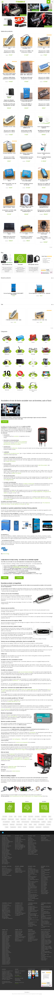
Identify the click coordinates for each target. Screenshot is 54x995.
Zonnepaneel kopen (5, 904)
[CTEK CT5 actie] (21, 22)
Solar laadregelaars (16, 739)
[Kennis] (33, 373)
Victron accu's (43, 880)
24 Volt (19, 816)
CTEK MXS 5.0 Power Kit (44, 100)
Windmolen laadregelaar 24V (20, 846)
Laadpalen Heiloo (5, 949)
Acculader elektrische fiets (6, 854)
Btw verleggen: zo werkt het (7, 857)
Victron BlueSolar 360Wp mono (9, 233)
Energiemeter (30, 934)
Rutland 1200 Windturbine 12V (43, 153)
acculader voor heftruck (10, 461)
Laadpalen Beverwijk (5, 936)
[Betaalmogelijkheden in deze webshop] (44, 807)
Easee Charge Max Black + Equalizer (44, 127)
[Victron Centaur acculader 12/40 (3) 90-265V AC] (26, 93)
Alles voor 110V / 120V (19, 847)
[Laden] (7, 337)
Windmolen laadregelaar (19, 844)
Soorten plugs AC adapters (32, 851)
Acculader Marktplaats (6, 850)
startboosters (15, 448)
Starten (33, 342)
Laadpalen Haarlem (5, 954)
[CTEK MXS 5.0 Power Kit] (44, 93)
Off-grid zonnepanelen (6, 911)
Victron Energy (6, 553)
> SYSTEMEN (19, 577)
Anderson (4, 819)
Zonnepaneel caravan (19, 906)
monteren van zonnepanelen (22, 742)
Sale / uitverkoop (5, 863)
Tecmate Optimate (15, 504)
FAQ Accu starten (5, 861)
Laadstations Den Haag (6, 957)
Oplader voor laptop (31, 845)
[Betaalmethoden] (30, 971)
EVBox (50, 819)
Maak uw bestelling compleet (33, 898)
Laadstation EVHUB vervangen (46, 941)
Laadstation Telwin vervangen (46, 947)
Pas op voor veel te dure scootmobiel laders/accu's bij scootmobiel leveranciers (33, 895)
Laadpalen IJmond (5, 953)
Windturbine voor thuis (32, 842)
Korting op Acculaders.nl (32, 876)
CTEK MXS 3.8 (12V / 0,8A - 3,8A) (9, 47)
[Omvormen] (20, 337)
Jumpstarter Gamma (5, 842)
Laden (7, 342)
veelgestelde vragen (12, 766)
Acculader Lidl (4, 847)
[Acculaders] (14, 8)
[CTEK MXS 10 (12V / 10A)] (9, 120)
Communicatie (20, 354)
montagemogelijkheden (37, 491)
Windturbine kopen (5, 852)
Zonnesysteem (4, 906)
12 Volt (10, 816)
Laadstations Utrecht (5, 964)
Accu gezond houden (5, 856)
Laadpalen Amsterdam (6, 951)
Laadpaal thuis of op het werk (20, 871)
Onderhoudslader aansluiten (33, 881)
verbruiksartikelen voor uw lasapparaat (20, 759)
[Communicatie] (20, 349)
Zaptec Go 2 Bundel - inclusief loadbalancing (9, 100)
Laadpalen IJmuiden (5, 940)
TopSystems (13, 827)
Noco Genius (7, 504)
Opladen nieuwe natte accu (46, 840)
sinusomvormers (7, 442)
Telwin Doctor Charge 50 (20, 749)
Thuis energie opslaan (6, 914)
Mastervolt (47, 502)
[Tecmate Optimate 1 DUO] (9, 146)
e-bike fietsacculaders (42, 465)
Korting (20, 378)
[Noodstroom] (20, 385)
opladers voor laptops (16, 473)
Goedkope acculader (31, 868)
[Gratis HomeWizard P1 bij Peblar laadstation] (7, 258)
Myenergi (12, 824)
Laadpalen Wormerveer (6, 946)
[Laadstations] (33, 6)
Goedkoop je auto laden (45, 951)
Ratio (35, 824)
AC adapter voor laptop (32, 846)
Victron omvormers (44, 879)
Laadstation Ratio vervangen (46, 946)
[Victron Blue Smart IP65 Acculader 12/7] (44, 173)
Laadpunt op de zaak (18, 931)
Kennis (33, 378)
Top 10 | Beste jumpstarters (46, 876)
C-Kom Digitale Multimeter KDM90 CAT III (26, 127)
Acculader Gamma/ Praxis (6, 845)
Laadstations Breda (5, 956)
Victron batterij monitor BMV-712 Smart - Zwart (9, 207)
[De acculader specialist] (20, 2)
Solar (20, 366)
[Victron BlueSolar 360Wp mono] (9, 226)
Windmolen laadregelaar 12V (20, 845)
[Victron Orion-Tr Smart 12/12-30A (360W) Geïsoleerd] (26, 173)
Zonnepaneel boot (18, 905)
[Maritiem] (7, 361)
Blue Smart (23, 819)
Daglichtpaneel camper (6, 909)
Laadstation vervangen (45, 934)
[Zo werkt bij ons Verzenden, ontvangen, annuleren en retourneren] (10, 807)
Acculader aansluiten (31, 885)
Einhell (13, 821)
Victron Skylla (43, 889)
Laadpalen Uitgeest (5, 938)
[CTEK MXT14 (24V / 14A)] (44, 67)
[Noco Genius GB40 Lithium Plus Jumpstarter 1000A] (9, 67)
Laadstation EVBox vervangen (46, 940)
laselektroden (4, 759)
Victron (2, 504)
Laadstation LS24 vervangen (46, 942)
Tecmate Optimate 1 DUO (9, 153)
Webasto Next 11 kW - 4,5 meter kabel (43, 233)
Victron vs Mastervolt (31, 877)
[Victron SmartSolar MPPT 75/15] (9, 173)
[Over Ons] (10, 409)
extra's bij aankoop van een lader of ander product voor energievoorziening (26, 796)
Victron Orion (43, 886)
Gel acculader (43, 838)
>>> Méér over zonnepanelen (7, 918)
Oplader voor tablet (31, 847)
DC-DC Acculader (31, 878)
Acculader (37, 816)
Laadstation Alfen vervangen (46, 935)
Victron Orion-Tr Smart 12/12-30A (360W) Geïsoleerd (26, 181)
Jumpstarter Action (5, 844)
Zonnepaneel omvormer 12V (33, 910)
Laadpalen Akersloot (5, 948)
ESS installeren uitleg (8, 499)
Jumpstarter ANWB (44, 893)
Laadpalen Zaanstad (5, 947)
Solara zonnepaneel (44, 920)
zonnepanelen (32, 732)
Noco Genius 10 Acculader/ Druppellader (26, 153)
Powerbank (30, 867)
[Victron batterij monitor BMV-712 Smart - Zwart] (9, 199)
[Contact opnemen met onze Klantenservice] (27, 807)
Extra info (7, 390)
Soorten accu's (4, 867)
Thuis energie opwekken (6, 915)
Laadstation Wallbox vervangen (46, 948)
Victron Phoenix (44, 887)
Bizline (17, 819)
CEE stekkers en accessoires (33, 939)
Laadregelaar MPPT (31, 908)
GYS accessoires (25, 821)
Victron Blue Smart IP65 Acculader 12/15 (26, 47)
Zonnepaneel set (5, 913)
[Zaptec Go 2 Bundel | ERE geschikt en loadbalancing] (8, 22)
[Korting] (20, 373)
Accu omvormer (18, 843)
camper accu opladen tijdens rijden (10, 689)
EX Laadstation (6, 821)
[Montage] (33, 349)
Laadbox (43, 821)
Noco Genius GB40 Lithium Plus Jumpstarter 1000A (9, 74)
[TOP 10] (7, 373)
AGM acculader (43, 837)
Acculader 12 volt (18, 838)
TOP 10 (7, 378)
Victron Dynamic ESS (44, 911)
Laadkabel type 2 (18, 868)
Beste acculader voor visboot (33, 871)
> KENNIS (5, 577)
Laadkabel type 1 (18, 867)
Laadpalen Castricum (5, 939)
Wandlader (31, 827)
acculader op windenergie (28, 483)
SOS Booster (22, 504)
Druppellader (40, 819)
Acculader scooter (5, 839)
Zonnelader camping (5, 907)
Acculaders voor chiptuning (33, 854)
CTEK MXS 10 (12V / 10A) (9, 126)
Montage (33, 354)
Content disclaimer (16, 771)
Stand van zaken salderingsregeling (5, 917)
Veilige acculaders (31, 884)
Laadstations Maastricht (6, 961)
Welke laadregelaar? (31, 924)
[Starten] (33, 337)
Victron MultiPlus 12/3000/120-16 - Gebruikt (39, 293)
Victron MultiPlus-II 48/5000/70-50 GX (43, 207)
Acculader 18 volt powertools (20, 839)
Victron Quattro (44, 888)
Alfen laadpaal (4, 934)
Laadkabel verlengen (18, 872)
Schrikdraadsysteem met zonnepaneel (32, 922)
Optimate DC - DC (17, 680)
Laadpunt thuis (4, 931)
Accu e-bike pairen (31, 873)
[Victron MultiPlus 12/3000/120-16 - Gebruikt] (39, 287)
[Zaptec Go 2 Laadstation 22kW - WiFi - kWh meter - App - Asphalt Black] (26, 67)
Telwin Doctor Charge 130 (40, 749)
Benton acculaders (44, 891)
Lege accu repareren (31, 882)
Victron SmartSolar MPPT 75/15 (9, 180)
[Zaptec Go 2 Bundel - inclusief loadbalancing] (9, 93)
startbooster (46, 827)
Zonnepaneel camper (19, 904)
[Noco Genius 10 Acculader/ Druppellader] (26, 146)
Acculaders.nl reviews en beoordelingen (6, 859)
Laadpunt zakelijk (18, 933)
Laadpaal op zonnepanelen (7, 935)
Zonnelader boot (5, 908)
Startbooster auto (31, 839)
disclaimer (17, 983)
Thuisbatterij (4, 874)
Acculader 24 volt (18, 840)
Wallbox (25, 827)
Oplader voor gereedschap (33, 850)
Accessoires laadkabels (32, 932)
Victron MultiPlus (44, 885)
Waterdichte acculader (32, 840)
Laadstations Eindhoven (6, 958)
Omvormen (20, 342)
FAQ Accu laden (5, 860)
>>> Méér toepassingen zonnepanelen (19, 915)
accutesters (16, 436)
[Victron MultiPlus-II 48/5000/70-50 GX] (44, 199)
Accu (46, 342)
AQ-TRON (31, 816)
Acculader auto (4, 837)
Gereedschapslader (35, 821)
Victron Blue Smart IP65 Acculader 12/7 (44, 180)
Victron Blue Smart (44, 881)
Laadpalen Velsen (5, 941)
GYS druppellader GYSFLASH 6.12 (26, 233)
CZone (34, 819)
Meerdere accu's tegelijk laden (7, 841)
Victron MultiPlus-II (44, 877)
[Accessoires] (46, 349)
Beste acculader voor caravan (33, 872)
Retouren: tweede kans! (33, 390)
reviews (40, 993)
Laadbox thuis (4, 932)
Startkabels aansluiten (6, 853)
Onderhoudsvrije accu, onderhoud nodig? (6, 873)
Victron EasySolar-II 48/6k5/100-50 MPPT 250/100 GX (13, 294)
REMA (30, 824)
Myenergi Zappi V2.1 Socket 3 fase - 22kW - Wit (26, 207)
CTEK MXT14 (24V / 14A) (44, 73)
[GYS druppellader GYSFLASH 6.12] (26, 226)
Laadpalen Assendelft (5, 942)
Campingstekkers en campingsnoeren (31, 938)
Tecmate (48, 824)
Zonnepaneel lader (31, 906)
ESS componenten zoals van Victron (40, 498)
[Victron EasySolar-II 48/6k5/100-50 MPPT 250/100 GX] (13, 287)
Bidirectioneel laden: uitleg (46, 906)
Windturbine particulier (32, 843)
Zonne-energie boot (18, 912)
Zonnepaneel (30, 841)
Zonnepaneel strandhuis (19, 909)
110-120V (5, 816)
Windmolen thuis (31, 844)
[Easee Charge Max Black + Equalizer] (44, 120)
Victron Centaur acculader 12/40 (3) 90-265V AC (26, 100)
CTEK (43, 502)
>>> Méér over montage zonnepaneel (32, 926)
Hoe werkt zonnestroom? (45, 912)
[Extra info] (7, 385)
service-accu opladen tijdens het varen (30, 689)
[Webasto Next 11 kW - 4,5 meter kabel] (44, 226)
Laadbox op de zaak (18, 932)
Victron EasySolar (44, 884)
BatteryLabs (11, 819)
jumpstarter (38, 827)
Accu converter (17, 842)
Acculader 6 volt (18, 837)
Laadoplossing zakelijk (19, 934)
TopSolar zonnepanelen (45, 921)
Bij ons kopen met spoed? (32, 886)
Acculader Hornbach (5, 846)
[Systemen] (46, 373)
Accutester (44, 816)
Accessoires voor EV (31, 935)
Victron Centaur (44, 883)
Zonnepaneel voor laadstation (20, 913)
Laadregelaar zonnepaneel (32, 907)
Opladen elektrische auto (45, 931)
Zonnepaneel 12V (18, 911)
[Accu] (46, 337)
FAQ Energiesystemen (6, 862)
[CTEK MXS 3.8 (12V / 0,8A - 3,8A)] (9, 40)
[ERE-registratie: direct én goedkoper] (33, 258)
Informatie (13, 298)
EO (46, 819)
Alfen (50, 816)
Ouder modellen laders (32, 852)
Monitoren (7, 354)
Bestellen (9, 57)
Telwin (27, 504)
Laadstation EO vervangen (45, 939)
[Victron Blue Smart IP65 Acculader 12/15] (26, 40)
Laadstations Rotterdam (6, 962)
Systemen (46, 378)
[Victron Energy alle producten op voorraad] (4, 549)
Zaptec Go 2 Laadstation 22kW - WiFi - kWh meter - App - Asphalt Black (26, 75)
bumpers (14, 491)
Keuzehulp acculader (5, 840)
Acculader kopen (5, 855)
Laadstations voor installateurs (20, 936)
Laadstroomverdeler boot (32, 913)
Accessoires (46, 354)
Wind (33, 366)
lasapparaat (12, 754)
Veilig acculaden (31, 883)
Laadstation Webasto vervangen (44, 950)
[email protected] (11, 767)
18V (15, 816)
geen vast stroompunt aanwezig (25, 672)
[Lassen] (46, 361)
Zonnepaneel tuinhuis (19, 908)
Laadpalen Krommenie (6, 945)
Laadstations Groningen (6, 959)
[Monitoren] (7, 349)
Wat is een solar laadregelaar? (46, 917)
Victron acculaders (44, 878)
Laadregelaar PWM (31, 909)
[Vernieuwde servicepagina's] (20, 258)
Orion (25, 824)
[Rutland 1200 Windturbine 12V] (44, 146)
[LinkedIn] (3, 832)
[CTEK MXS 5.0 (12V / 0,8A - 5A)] (44, 40)
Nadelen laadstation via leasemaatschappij (19, 940)
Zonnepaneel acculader (6, 912)
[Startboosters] (40, 19)
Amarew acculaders (44, 890)
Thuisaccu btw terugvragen (7, 875)
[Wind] (33, 361)
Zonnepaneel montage (32, 914)
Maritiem (7, 366)
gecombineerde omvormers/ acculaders (12, 444)
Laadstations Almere (5, 955)
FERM (18, 821)
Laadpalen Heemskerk (6, 937)
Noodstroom (20, 390)
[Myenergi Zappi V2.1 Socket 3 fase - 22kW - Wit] (26, 199)
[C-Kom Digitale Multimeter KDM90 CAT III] (26, 120)
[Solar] (46, 6)
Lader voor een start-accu (6, 868)
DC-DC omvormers (23, 441)
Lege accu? (30, 899)
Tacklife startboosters (45, 892)
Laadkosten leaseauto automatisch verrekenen (45, 933)
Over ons (5, 421)
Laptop (49, 821)
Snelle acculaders (31, 853)
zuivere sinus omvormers (19, 442)
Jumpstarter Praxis (5, 843)
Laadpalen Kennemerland (6, 952)
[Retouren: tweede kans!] (33, 385)
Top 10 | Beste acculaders (45, 869)
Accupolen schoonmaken (6, 871)
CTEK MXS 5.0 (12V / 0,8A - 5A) (44, 47)
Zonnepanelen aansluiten (6, 905)
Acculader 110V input (18, 841)
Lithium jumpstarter (5, 851)
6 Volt (25, 816)
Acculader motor (5, 838)
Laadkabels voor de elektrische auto (11, 453)
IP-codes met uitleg (31, 897)
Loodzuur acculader (44, 839)
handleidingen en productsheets (20, 567)
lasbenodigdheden (18, 758)
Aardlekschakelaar (31, 933)
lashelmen (27, 758)
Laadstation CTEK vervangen (46, 936)
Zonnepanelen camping (19, 907)
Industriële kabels (31, 900)
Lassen (46, 366)
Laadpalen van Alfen (18, 935)
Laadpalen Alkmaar (5, 950)
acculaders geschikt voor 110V (13, 701)
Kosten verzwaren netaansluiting (44, 959)
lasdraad (9, 759)
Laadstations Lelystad (5, 960)
